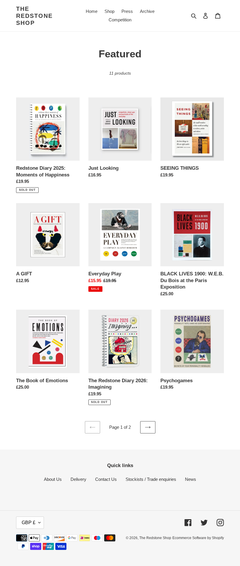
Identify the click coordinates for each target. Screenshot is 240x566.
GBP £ (28, 522)
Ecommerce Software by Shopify (198, 538)
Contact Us (106, 479)
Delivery (78, 479)
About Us (53, 479)
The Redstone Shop (34, 16)
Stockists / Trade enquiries (151, 479)
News (190, 479)
